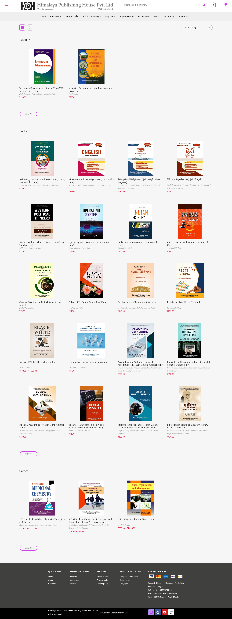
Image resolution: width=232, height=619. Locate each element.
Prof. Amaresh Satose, (175, 368)
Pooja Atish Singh (35, 248)
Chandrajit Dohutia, (27, 525)
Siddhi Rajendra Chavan (132, 371)
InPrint (84, 16)
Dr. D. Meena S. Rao (26, 308)
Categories (183, 16)
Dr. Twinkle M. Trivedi (77, 368)
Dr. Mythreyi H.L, (124, 185)
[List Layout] (30, 27)
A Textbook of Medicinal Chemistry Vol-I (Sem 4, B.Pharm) (42, 520)
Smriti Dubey (86, 248)
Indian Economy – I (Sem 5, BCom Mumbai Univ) (138, 244)
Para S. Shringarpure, (47, 431)
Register (109, 16)
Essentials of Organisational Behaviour (88, 362)
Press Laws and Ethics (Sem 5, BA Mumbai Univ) (187, 244)
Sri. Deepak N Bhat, (149, 185)
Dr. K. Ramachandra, (94, 525)
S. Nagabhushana (83, 528)
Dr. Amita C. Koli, (124, 368)
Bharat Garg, (123, 248)
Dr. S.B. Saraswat (25, 368)
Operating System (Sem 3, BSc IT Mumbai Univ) (89, 244)
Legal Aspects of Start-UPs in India (184, 302)
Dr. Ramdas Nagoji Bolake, (141, 368)
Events (156, 16)
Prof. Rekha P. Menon (175, 188)
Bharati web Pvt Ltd (119, 613)
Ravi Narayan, (136, 185)
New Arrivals (72, 16)
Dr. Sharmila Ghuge (174, 308)
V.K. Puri (131, 248)
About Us (54, 16)
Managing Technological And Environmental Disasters (91, 89)
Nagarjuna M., (102, 185)
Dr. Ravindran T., (204, 185)
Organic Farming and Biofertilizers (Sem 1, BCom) (40, 303)
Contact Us (143, 16)
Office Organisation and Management (136, 519)
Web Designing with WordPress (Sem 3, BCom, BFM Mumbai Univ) (42, 181)
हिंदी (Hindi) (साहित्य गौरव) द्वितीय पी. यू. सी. (184, 179)
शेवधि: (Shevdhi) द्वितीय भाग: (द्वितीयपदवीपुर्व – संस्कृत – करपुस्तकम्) (140, 181)
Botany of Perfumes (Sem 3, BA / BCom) (88, 302)
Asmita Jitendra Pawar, (28, 185)
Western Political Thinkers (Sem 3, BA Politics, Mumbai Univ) (42, 244)
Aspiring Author (127, 16)
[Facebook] (158, 612)
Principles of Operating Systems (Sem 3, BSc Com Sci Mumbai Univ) (189, 363)
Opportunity (168, 16)
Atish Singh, (24, 248)
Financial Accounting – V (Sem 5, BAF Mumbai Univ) (41, 426)
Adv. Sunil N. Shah (174, 248)
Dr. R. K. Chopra (124, 525)
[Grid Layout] (22, 27)
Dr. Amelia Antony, (174, 431)
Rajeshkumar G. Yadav (180, 434)
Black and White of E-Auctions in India (38, 362)
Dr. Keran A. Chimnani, (190, 431)
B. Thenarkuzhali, (75, 185)
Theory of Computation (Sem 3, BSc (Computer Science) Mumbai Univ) (86, 426)
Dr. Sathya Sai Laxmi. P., (127, 308)
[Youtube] (165, 612)
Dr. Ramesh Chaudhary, (189, 185)
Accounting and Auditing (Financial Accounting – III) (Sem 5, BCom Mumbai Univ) (140, 363)
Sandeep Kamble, (75, 248)
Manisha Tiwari (84, 431)
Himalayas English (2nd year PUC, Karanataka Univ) (91, 181)
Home (43, 16)
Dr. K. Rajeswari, (25, 94)
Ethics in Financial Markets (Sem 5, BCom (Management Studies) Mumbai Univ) (138, 426)
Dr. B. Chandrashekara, (77, 525)
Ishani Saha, (73, 431)
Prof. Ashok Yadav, (190, 368)
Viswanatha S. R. (49, 94)
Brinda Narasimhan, (89, 185)
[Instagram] (151, 612)
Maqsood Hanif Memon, (127, 431)
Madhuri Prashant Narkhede (47, 185)
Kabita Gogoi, (40, 525)
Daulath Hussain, (173, 185)
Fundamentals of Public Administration (137, 302)
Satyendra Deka (51, 525)
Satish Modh (73, 94)
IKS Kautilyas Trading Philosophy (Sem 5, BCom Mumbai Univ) (187, 426)
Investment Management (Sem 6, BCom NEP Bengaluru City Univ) (41, 89)
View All (28, 114)
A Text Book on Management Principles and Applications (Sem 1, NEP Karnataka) (90, 520)
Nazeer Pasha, (37, 94)
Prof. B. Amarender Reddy (146, 308)
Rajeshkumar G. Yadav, (144, 431)
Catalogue (96, 16)
